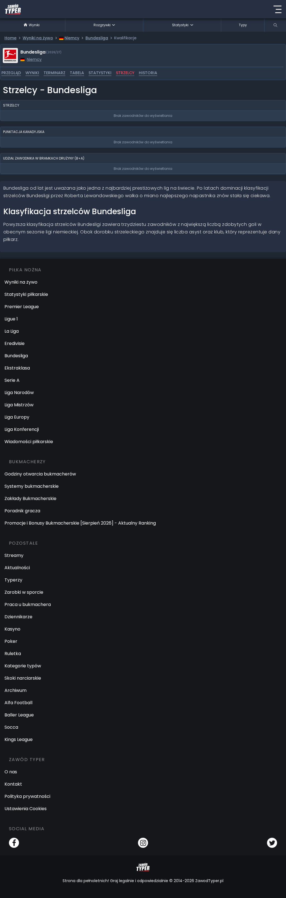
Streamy (13, 555)
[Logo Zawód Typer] (13, 9)
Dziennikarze (18, 617)
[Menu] (277, 9)
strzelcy (125, 73)
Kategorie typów (22, 666)
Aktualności (17, 567)
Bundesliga (16, 356)
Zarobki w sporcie (23, 592)
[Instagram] (143, 843)
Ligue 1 (11, 319)
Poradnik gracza (22, 511)
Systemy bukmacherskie (31, 486)
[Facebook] (14, 843)
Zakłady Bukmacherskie (30, 498)
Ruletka (12, 653)
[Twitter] (272, 843)
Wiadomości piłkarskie (28, 441)
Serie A (12, 380)
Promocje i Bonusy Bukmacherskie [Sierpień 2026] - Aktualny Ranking (80, 523)
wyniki (32, 73)
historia (148, 73)
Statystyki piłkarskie (26, 294)
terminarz (54, 73)
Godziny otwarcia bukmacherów (40, 474)
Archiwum (15, 690)
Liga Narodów (19, 392)
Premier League (21, 306)
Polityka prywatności (27, 796)
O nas (10, 772)
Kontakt (13, 784)
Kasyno (12, 629)
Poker (10, 641)
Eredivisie (14, 343)
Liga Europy (16, 417)
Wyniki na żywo (20, 282)
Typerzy (13, 580)
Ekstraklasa (17, 368)
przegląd (11, 73)
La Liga (11, 331)
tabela (77, 73)
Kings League (18, 739)
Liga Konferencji (21, 429)
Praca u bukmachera (27, 604)
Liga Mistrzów (19, 405)
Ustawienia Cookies (25, 808)
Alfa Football (18, 702)
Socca (11, 727)
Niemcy (34, 59)
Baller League (19, 715)
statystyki (100, 73)
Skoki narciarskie (22, 678)
